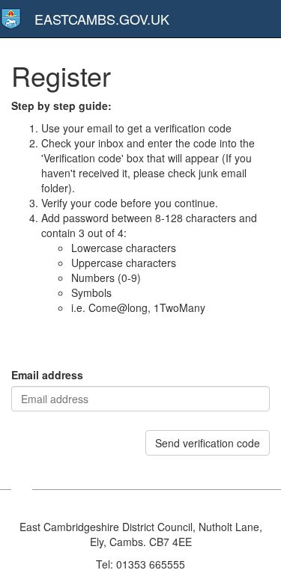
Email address (47, 374)
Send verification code (207, 442)
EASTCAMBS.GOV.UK (101, 18)
